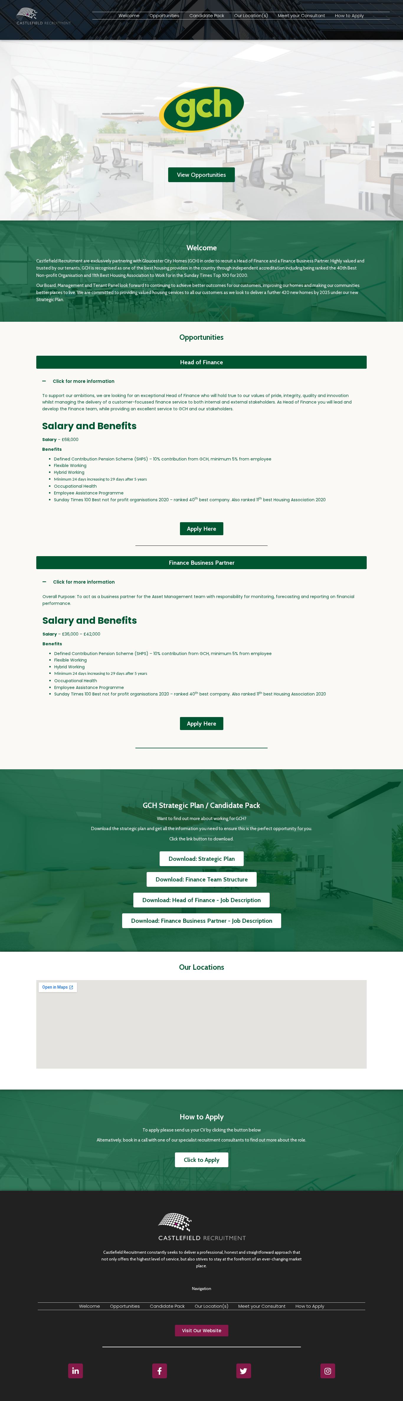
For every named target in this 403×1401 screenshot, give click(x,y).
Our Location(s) (251, 15)
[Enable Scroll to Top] (391, 1389)
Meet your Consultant (301, 15)
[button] (201, 362)
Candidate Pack (206, 15)
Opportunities (164, 15)
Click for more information (83, 381)
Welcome (129, 15)
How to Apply (349, 15)
